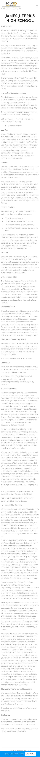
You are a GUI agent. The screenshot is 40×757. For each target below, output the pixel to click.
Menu (37, 6)
